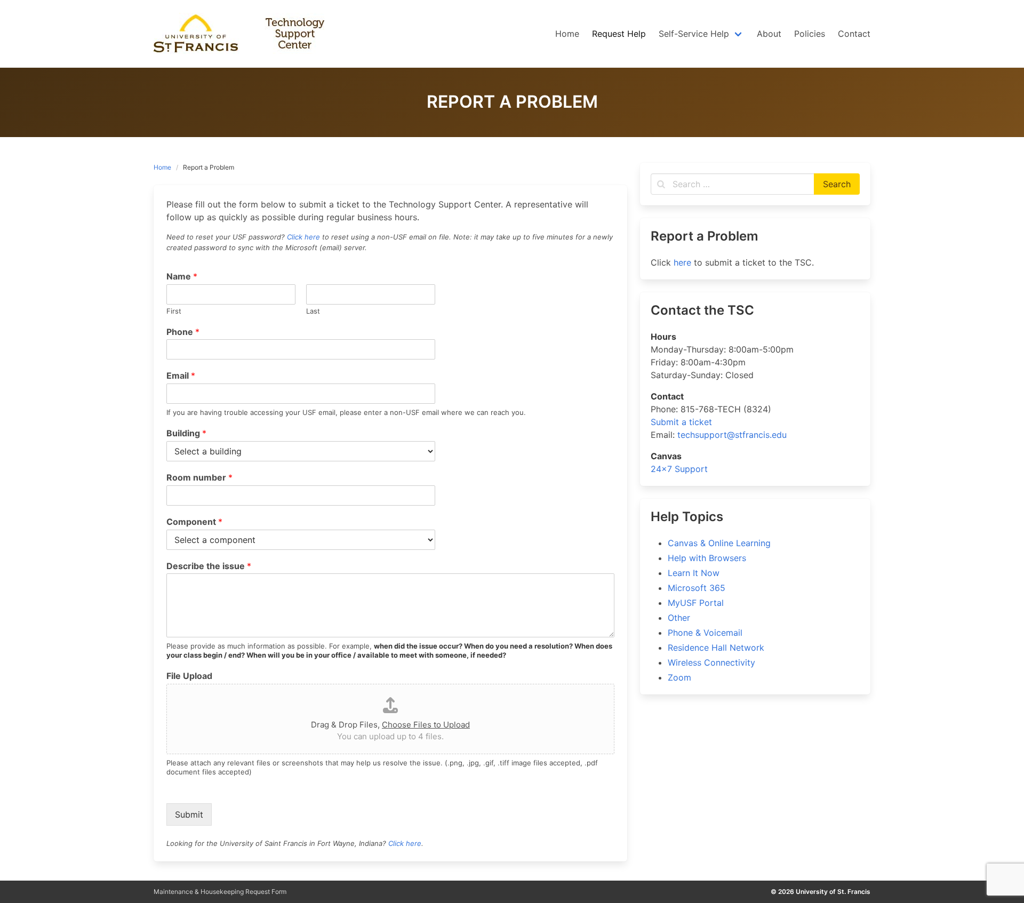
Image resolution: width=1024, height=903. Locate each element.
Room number (199, 477)
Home (162, 167)
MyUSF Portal (696, 602)
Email (180, 375)
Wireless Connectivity (711, 662)
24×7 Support (679, 469)
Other (679, 617)
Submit (189, 814)
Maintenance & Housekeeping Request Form (220, 892)
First (173, 311)
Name (181, 276)
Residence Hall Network (716, 647)
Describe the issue (208, 566)
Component (194, 521)
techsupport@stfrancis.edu (732, 434)
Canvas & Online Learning (719, 543)
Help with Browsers (707, 558)
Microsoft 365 (696, 587)
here (682, 262)
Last (313, 311)
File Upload (189, 675)
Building (186, 433)
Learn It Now (693, 573)
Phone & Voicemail (705, 632)
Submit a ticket (681, 422)
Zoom (679, 677)
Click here (303, 237)
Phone (182, 331)
